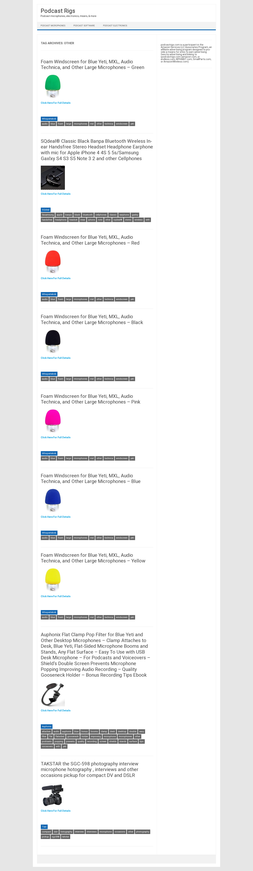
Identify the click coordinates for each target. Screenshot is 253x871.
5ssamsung (48, 214)
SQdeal (45, 209)
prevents (70, 741)
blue (53, 123)
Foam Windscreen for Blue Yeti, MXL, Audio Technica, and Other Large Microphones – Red (90, 240)
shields (113, 741)
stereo (128, 219)
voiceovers (47, 746)
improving (96, 736)
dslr (56, 831)
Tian (44, 826)
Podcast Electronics (115, 25)
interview (79, 831)
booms (94, 731)
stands (122, 741)
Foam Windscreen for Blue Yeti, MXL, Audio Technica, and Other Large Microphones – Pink (90, 399)
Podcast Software (84, 25)
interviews (92, 831)
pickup (45, 836)
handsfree (47, 219)
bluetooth (88, 214)
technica (109, 123)
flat (50, 736)
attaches (46, 731)
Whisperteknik (49, 118)
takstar (65, 836)
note (100, 219)
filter (44, 736)
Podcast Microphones (53, 25)
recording (92, 741)
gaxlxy (135, 214)
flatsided (59, 736)
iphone (91, 219)
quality (81, 741)
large (68, 123)
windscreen (122, 123)
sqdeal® (117, 219)
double (132, 731)
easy (141, 731)
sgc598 (55, 836)
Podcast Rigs (58, 10)
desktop (122, 731)
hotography (66, 831)
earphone (124, 214)
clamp (104, 731)
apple (59, 214)
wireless (138, 219)
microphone (110, 736)
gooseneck (73, 736)
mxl (92, 123)
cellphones (101, 214)
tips (142, 741)
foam (60, 123)
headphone (60, 219)
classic (113, 214)
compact (46, 831)
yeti (132, 123)
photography (142, 831)
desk (112, 731)
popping (59, 741)
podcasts (47, 741)
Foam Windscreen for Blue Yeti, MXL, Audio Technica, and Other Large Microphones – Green (92, 64)
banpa (68, 214)
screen (103, 741)
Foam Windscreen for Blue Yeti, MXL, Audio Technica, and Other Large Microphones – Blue (91, 478)
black (77, 214)
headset (73, 219)
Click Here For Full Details (56, 102)
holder (85, 736)
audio (45, 123)
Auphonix (46, 726)
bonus (84, 731)
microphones (80, 123)
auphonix (66, 731)
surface (133, 741)
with (148, 219)
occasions (120, 831)
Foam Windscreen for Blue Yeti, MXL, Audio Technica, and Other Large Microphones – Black (92, 319)
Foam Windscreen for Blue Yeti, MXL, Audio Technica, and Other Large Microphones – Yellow (93, 558)
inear (82, 219)
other (99, 123)
